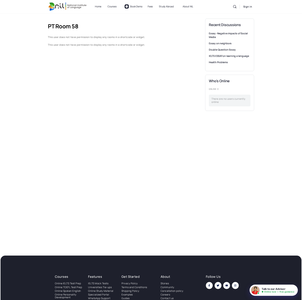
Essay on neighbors (220, 43)
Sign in (247, 6)
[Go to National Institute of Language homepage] (67, 6)
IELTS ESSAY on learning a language (229, 56)
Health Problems (218, 62)
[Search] (234, 7)
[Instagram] (235, 285)
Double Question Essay (222, 49)
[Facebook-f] (209, 285)
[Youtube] (226, 285)
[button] (274, 290)
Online (213, 89)
